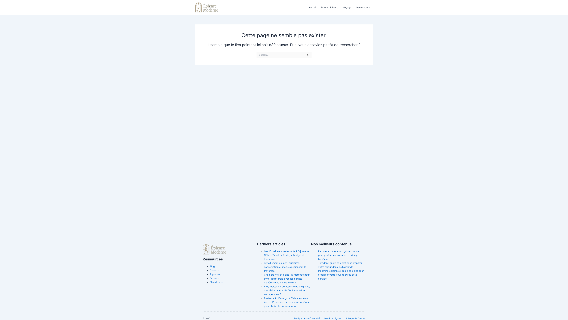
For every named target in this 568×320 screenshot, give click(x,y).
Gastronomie (363, 7)
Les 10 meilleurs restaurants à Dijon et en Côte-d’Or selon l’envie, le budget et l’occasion (287, 255)
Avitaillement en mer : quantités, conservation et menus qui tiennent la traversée (285, 266)
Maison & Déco (329, 7)
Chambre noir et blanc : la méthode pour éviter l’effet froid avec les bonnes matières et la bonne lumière (287, 278)
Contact (214, 270)
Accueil (312, 7)
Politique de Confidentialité (307, 318)
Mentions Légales (332, 318)
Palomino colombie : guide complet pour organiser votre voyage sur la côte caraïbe (341, 274)
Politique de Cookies (355, 318)
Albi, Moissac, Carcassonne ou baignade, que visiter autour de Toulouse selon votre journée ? (287, 290)
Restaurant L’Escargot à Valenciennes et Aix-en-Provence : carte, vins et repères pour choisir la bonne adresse (286, 302)
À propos (215, 274)
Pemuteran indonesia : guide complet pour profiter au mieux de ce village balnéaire (339, 255)
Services (214, 278)
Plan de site (216, 282)
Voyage (347, 7)
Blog (212, 266)
